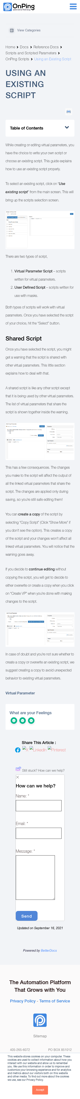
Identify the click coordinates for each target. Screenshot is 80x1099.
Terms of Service (54, 1001)
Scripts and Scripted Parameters (31, 53)
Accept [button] (40, 1090)
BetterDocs (49, 950)
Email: (22, 823)
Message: (25, 851)
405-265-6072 (20, 1050)
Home (10, 47)
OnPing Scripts (17, 59)
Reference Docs (46, 47)
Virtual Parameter (20, 693)
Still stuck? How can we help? (43, 770)
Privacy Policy (23, 1001)
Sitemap (40, 1036)
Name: (22, 796)
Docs (24, 47)
